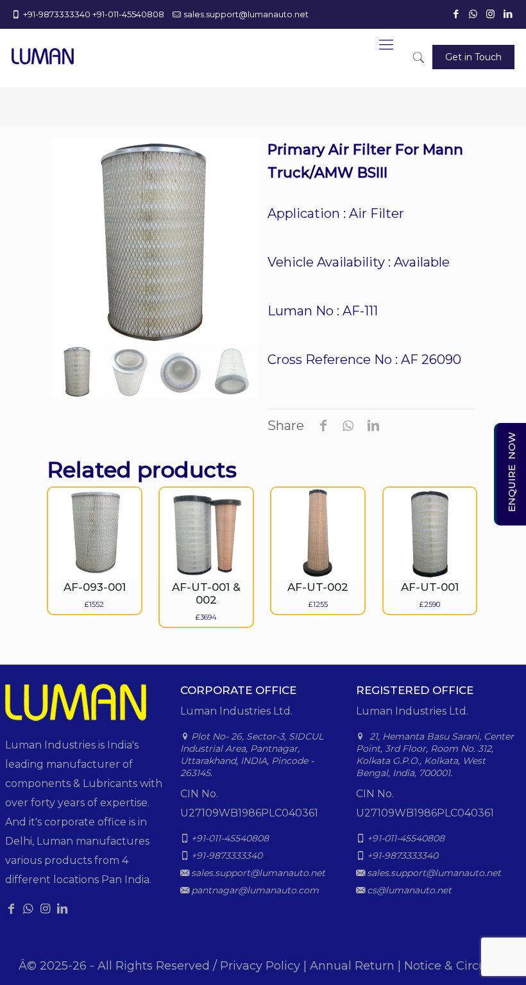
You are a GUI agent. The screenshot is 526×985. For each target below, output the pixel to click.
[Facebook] (456, 14)
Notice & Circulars (455, 966)
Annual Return (352, 966)
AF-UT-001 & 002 (206, 593)
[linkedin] (508, 14)
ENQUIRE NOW (511, 472)
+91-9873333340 (56, 14)
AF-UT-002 (317, 587)
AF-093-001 (95, 587)
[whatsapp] (474, 14)
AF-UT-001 (430, 587)
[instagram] (491, 14)
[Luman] (43, 48)
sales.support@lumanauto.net (246, 14)
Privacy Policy (260, 966)
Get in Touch (473, 57)
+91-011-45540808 (128, 14)
